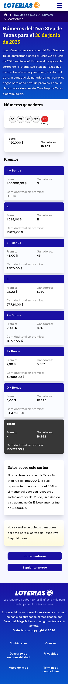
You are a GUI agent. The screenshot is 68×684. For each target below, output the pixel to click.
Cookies (50, 643)
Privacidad (51, 654)
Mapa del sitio (18, 668)
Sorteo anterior (35, 556)
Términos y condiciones (50, 669)
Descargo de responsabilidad (18, 655)
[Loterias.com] (21, 10)
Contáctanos (18, 643)
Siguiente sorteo (35, 567)
